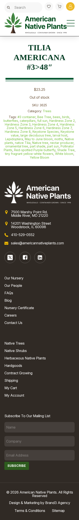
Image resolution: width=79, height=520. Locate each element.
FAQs (8, 293)
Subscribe (16, 465)
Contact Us (13, 322)
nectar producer (62, 143)
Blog (8, 300)
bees (56, 117)
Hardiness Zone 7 (59, 128)
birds (65, 117)
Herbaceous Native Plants (25, 358)
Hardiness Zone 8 (18, 131)
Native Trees (14, 343)
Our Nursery (13, 278)
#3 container (27, 117)
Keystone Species (45, 131)
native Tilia (23, 143)
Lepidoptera (14, 139)
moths (58, 139)
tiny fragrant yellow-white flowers (29, 154)
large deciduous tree (35, 135)
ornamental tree (16, 146)
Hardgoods (13, 365)
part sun (53, 146)
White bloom (64, 154)
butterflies (11, 121)
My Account (14, 395)
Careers (10, 315)
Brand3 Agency (57, 503)
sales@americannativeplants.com (37, 243)
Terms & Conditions (29, 510)
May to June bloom (39, 139)
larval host (60, 135)
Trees (47, 111)
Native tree (40, 143)
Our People (13, 285)
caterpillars (28, 121)
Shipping (11, 380)
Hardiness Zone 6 (32, 128)
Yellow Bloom (39, 157)
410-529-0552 (22, 234)
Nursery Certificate (19, 308)
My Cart (10, 388)
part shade (37, 146)
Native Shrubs (15, 350)
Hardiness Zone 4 (45, 124)
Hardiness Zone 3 (18, 124)
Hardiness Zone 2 (62, 121)
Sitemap (58, 510)
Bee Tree (44, 117)
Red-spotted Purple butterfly (35, 150)
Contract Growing (18, 373)
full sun (42, 121)
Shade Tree (66, 150)
